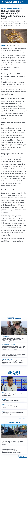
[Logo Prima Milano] (14, 2)
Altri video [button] (23, 456)
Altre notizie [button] (22, 368)
